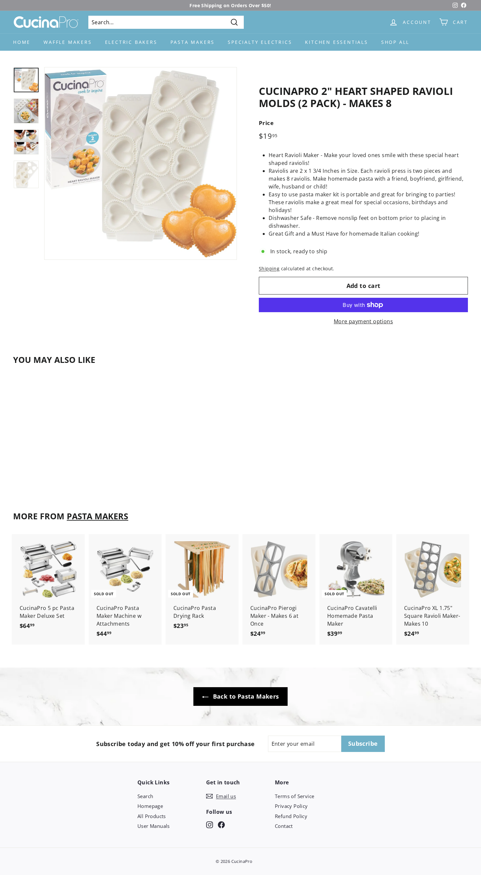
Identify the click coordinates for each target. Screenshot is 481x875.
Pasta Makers (192, 42)
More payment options (363, 321)
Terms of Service (294, 796)
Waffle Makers (68, 42)
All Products (151, 816)
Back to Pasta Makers (245, 696)
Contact (284, 826)
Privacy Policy (291, 806)
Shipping (269, 268)
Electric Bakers (131, 42)
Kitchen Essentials (336, 42)
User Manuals (153, 826)
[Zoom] (141, 163)
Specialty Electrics (260, 42)
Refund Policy (291, 816)
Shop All (395, 42)
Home (21, 42)
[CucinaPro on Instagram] (209, 824)
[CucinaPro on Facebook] (221, 824)
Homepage (150, 806)
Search (145, 796)
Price (266, 123)
